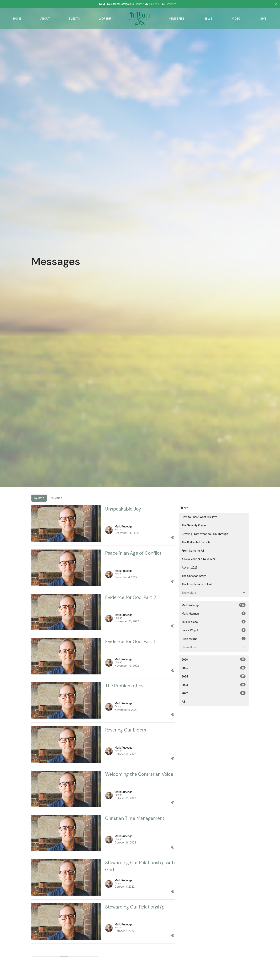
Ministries (176, 19)
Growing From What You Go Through (205, 534)
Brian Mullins (213, 639)
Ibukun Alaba (213, 622)
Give (263, 19)
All (183, 701)
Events (74, 19)
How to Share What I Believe (199, 517)
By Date (39, 498)
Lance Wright (213, 630)
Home (17, 19)
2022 (213, 693)
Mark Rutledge (213, 605)
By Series (56, 498)
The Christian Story (194, 576)
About (45, 19)
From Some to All (193, 550)
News (208, 19)
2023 (213, 685)
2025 (213, 668)
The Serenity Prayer (194, 525)
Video (236, 19)
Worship (105, 19)
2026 (213, 659)
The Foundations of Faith (197, 584)
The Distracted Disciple (196, 542)
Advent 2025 (189, 567)
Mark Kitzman (213, 613)
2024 (213, 676)
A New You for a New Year (198, 559)
